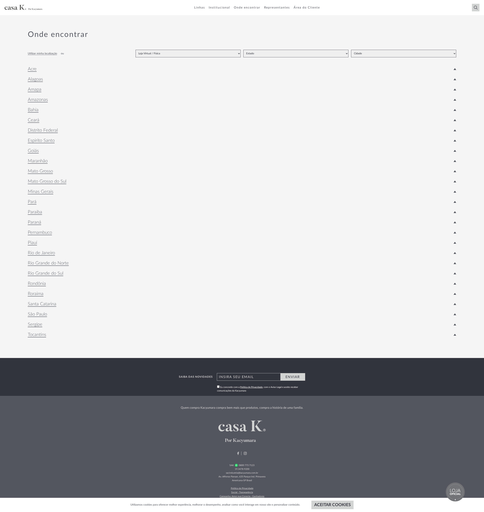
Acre (32, 69)
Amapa (34, 89)
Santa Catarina (42, 304)
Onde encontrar (247, 7)
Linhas (199, 7)
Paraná (34, 222)
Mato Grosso (40, 171)
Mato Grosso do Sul (47, 181)
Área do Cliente (307, 7)
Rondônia (37, 283)
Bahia (33, 110)
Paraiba (35, 212)
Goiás (33, 151)
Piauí (32, 242)
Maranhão (38, 161)
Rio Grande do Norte (48, 263)
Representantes (277, 7)
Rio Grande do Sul (45, 273)
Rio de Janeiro (41, 253)
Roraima (35, 294)
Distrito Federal (43, 130)
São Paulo (37, 314)
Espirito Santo (41, 140)
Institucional (219, 7)
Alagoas (35, 79)
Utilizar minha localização (42, 53)
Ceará (33, 120)
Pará (32, 202)
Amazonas (38, 99)
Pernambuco (40, 232)
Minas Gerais (40, 191)
